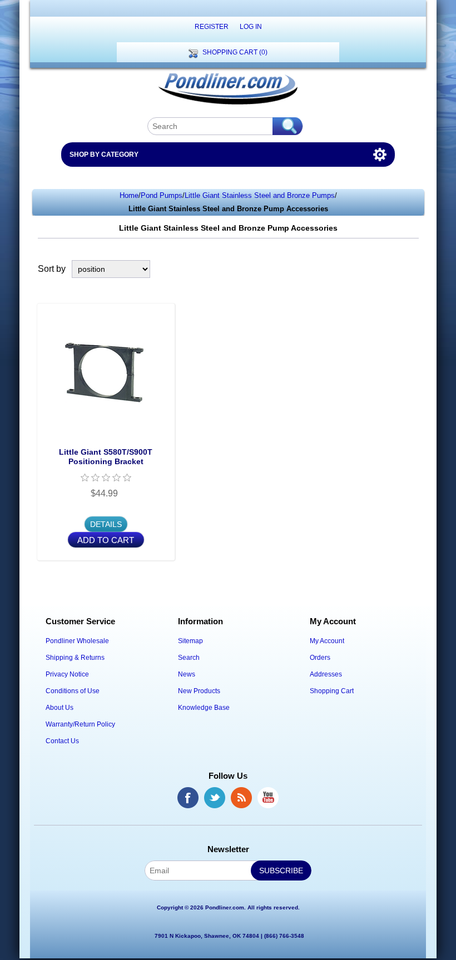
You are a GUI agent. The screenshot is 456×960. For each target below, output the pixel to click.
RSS (241, 797)
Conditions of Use (73, 691)
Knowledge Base (204, 708)
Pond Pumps (161, 195)
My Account (327, 641)
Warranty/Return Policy (80, 724)
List (412, 269)
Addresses (326, 674)
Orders (320, 657)
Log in (251, 27)
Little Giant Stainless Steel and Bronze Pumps (260, 195)
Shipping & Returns (75, 657)
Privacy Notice (67, 674)
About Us (59, 708)
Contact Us (62, 741)
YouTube (268, 797)
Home (129, 195)
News (186, 674)
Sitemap (190, 641)
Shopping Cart (332, 691)
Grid (392, 269)
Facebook (188, 797)
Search (189, 657)
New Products (199, 691)
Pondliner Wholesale (77, 641)
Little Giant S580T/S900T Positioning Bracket (105, 456)
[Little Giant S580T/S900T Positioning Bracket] (106, 372)
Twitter (214, 797)
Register (212, 27)
